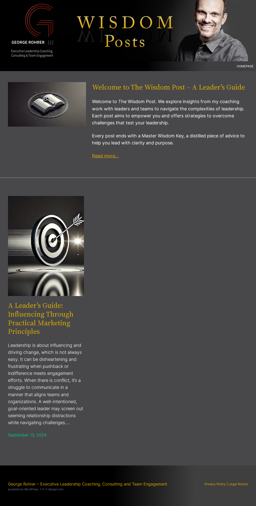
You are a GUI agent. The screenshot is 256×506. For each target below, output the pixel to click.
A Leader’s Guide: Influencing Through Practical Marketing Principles (41, 318)
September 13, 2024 (27, 435)
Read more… (105, 155)
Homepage (245, 66)
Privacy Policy (215, 484)
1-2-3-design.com (52, 489)
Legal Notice (238, 484)
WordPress (31, 489)
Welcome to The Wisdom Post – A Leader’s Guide (168, 87)
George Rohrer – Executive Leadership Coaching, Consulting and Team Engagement (87, 484)
